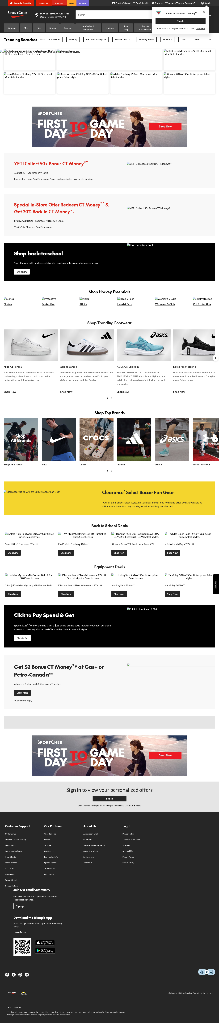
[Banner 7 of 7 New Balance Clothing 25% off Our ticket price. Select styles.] (29, 77)
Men (26, 27)
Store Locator (11, 862)
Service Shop (10, 845)
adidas (121, 464)
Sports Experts (50, 862)
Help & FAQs (10, 857)
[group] (31, 361)
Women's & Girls (165, 304)
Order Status (10, 834)
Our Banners (49, 874)
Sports (67, 27)
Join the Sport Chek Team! (94, 845)
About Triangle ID (90, 851)
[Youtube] (27, 975)
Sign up (20, 906)
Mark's (47, 839)
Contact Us (10, 874)
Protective (48, 304)
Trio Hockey (49, 868)
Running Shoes (146, 39)
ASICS (158, 464)
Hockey (73, 39)
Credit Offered (123, 3)
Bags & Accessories (145, 28)
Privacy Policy (128, 834)
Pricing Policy (128, 857)
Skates (8, 304)
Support (159, 3)
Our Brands (88, 839)
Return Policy (128, 862)
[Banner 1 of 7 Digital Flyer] (65, 50)
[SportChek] (59, 3)
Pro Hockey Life (51, 857)
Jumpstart (87, 862)
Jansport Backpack (96, 39)
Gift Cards (9, 868)
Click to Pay (23, 638)
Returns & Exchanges (14, 851)
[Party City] (82, 3)
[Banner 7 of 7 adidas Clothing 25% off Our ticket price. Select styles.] (136, 77)
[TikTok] (14, 975)
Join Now (200, 28)
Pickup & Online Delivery (15, 839)
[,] (215, 439)
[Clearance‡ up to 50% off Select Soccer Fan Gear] (48, 498)
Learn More (22, 692)
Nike (196, 39)
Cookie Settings (11, 886)
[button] (107, 398)
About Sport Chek (90, 834)
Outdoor (110, 27)
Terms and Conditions (132, 839)
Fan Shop (126, 28)
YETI (210, 39)
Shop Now (22, 271)
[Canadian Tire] (44, 3)
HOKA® (167, 39)
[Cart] (209, 15)
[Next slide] (215, 358)
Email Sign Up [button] (142, 3)
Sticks (83, 304)
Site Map (126, 845)
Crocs (83, 464)
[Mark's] (71, 3)
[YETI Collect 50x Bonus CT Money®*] (171, 170)
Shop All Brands (13, 464)
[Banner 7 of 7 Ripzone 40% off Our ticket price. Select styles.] (189, 77)
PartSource (49, 851)
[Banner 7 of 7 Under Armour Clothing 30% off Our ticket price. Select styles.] (83, 77)
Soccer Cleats (122, 39)
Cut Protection (202, 304)
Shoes (53, 27)
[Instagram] (20, 975)
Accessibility (127, 851)
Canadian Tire (50, 834)
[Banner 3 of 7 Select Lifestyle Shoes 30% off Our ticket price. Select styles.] (189, 53)
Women (12, 27)
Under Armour (201, 464)
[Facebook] (7, 975)
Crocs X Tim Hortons (48, 39)
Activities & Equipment (88, 28)
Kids (39, 27)
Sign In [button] (207, 3)
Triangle (47, 845)
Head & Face (124, 304)
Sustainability (89, 857)
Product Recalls (12, 880)
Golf (183, 39)
